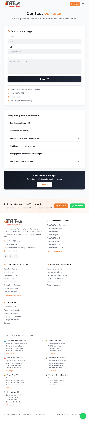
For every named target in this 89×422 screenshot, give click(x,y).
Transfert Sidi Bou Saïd (55, 248)
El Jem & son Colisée (12, 285)
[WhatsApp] (16, 256)
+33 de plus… (11, 371)
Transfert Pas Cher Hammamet (16, 378)
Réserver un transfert (55, 269)
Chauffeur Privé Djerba (14, 365)
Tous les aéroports (53, 251)
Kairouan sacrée (10, 282)
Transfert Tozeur (53, 241)
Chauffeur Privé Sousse (14, 363)
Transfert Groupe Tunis (56, 385)
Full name (11, 37)
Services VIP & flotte (54, 282)
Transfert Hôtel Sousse (56, 363)
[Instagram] (11, 256)
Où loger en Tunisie (11, 320)
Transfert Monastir (54, 238)
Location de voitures (54, 272)
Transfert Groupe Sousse (56, 380)
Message (11, 57)
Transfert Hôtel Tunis (55, 368)
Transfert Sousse (53, 232)
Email (10, 47)
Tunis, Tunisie (16, 97)
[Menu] (83, 4)
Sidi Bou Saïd (9, 279)
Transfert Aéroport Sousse (15, 346)
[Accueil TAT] (12, 4)
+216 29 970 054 (17, 93)
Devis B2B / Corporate (55, 279)
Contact (7, 323)
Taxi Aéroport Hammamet (56, 344)
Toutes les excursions (11, 295)
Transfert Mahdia (53, 244)
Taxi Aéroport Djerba (55, 348)
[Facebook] (6, 256)
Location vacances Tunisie (57, 275)
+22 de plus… (10, 405)
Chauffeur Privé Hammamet (15, 361)
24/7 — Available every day (21, 101)
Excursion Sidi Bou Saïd (14, 402)
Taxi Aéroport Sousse (55, 346)
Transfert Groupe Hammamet (58, 378)
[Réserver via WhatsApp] (83, 416)
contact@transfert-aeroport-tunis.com (25, 89)
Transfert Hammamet (55, 228)
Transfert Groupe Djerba (56, 382)
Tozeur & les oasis (11, 288)
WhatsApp (46, 184)
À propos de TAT (10, 307)
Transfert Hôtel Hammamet (57, 361)
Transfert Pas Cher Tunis (14, 385)
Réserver (75, 4)
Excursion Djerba (11, 399)
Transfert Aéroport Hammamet (16, 344)
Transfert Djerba (53, 235)
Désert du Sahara (10, 269)
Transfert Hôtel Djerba (55, 365)
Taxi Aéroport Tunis (54, 350)
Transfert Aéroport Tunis (14, 350)
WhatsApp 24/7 (12, 244)
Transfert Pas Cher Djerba (15, 382)
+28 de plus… (10, 353)
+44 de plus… (52, 353)
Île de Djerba (9, 272)
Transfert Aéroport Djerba (15, 348)
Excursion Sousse (12, 397)
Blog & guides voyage (12, 316)
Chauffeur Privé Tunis (13, 368)
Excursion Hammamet (13, 395)
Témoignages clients (12, 310)
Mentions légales (63, 414)
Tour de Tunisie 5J (11, 292)
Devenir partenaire (11, 313)
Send (42, 79)
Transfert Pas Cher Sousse (15, 380)
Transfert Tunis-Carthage (56, 225)
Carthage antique (10, 275)
